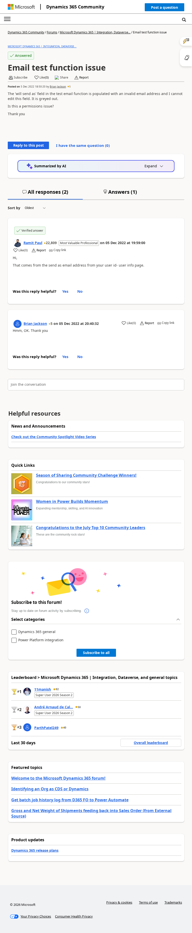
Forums (52, 32)
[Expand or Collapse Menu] (7, 19)
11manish (42, 689)
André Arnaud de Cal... (53, 707)
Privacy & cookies (119, 902)
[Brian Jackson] (18, 324)
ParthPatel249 (46, 727)
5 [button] (70, 86)
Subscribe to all (96, 652)
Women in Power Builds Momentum (72, 501)
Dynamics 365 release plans (34, 850)
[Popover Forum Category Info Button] (87, 611)
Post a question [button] (164, 7)
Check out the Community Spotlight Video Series (53, 436)
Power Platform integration (41, 640)
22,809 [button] (51, 242)
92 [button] (57, 689)
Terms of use (148, 902)
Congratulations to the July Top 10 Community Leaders (90, 528)
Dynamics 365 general (37, 632)
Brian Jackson (58, 86)
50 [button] (79, 707)
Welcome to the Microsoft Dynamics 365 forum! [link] (58, 778)
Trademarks (173, 902)
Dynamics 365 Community (75, 7)
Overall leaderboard (151, 742)
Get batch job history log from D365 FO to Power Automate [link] (69, 800)
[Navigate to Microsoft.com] (21, 7)
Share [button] (64, 78)
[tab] (45, 193)
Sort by (14, 207)
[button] (164, 8)
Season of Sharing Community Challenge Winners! (86, 475)
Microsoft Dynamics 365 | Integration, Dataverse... (95, 32)
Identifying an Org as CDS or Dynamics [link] (49, 789)
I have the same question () (83, 145)
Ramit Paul (33, 242)
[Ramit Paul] (18, 243)
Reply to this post (28, 145)
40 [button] (64, 727)
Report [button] (83, 78)
